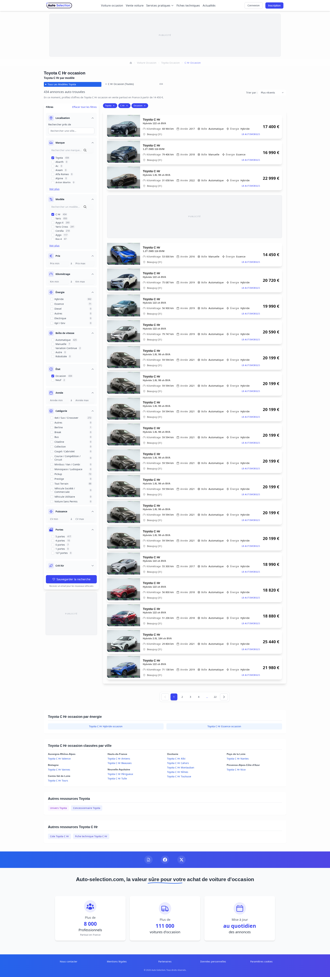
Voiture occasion (112, 5)
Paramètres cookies (261, 961)
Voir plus (54, 188)
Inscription (274, 5)
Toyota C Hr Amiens (119, 758)
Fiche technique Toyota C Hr (91, 836)
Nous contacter (68, 961)
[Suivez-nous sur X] (181, 860)
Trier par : (251, 92)
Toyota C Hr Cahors (178, 763)
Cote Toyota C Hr (59, 836)
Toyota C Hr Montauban (180, 767)
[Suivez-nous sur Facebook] (165, 860)
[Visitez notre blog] (148, 860)
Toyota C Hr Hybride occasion (106, 726)
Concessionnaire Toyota (86, 808)
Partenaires (165, 961)
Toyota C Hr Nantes (238, 758)
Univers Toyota (58, 808)
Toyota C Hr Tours (58, 780)
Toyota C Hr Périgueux (120, 774)
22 (215, 696)
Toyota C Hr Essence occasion (224, 726)
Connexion (254, 5)
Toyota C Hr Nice (236, 769)
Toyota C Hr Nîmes (177, 771)
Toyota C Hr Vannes (59, 769)
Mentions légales (117, 961)
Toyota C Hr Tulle (117, 778)
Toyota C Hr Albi (176, 758)
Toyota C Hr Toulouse (179, 776)
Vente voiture (135, 5)
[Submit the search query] (85, 150)
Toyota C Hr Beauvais (120, 763)
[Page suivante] (224, 696)
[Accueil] (130, 62)
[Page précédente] (165, 696)
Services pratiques (158, 5)
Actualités (209, 5)
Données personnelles (213, 961)
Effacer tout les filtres (84, 106)
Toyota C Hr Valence (59, 758)
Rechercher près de (59, 124)
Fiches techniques (188, 5)
